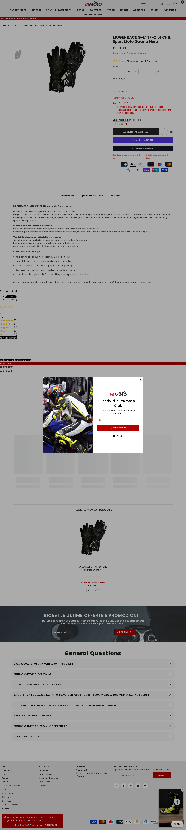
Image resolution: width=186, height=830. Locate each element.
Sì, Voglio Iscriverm (118, 428)
